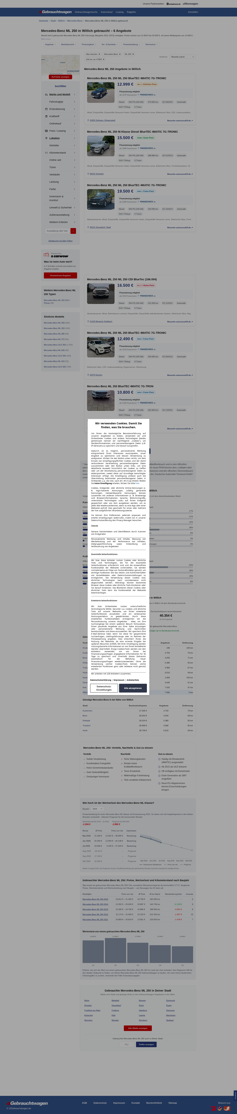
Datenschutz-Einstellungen (104, 688)
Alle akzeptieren (133, 688)
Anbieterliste (133, 680)
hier (137, 483)
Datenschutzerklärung (100, 680)
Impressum (119, 680)
